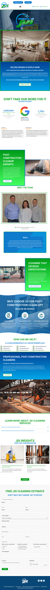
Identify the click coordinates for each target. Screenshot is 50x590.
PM (3, 549)
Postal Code (4, 541)
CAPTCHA (31, 560)
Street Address (5, 531)
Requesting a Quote (23, 547)
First (3, 507)
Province (27, 536)
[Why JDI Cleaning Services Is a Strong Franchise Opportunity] (37, 454)
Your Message (5, 551)
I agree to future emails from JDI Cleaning (11, 562)
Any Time (5, 546)
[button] (20, 6)
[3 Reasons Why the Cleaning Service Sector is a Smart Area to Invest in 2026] (12, 454)
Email (3, 509)
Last (26, 507)
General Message (22, 546)
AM (3, 547)
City (3, 536)
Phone (27, 509)
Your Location (5, 515)
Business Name (5, 521)
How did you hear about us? (40, 544)
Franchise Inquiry (22, 549)
